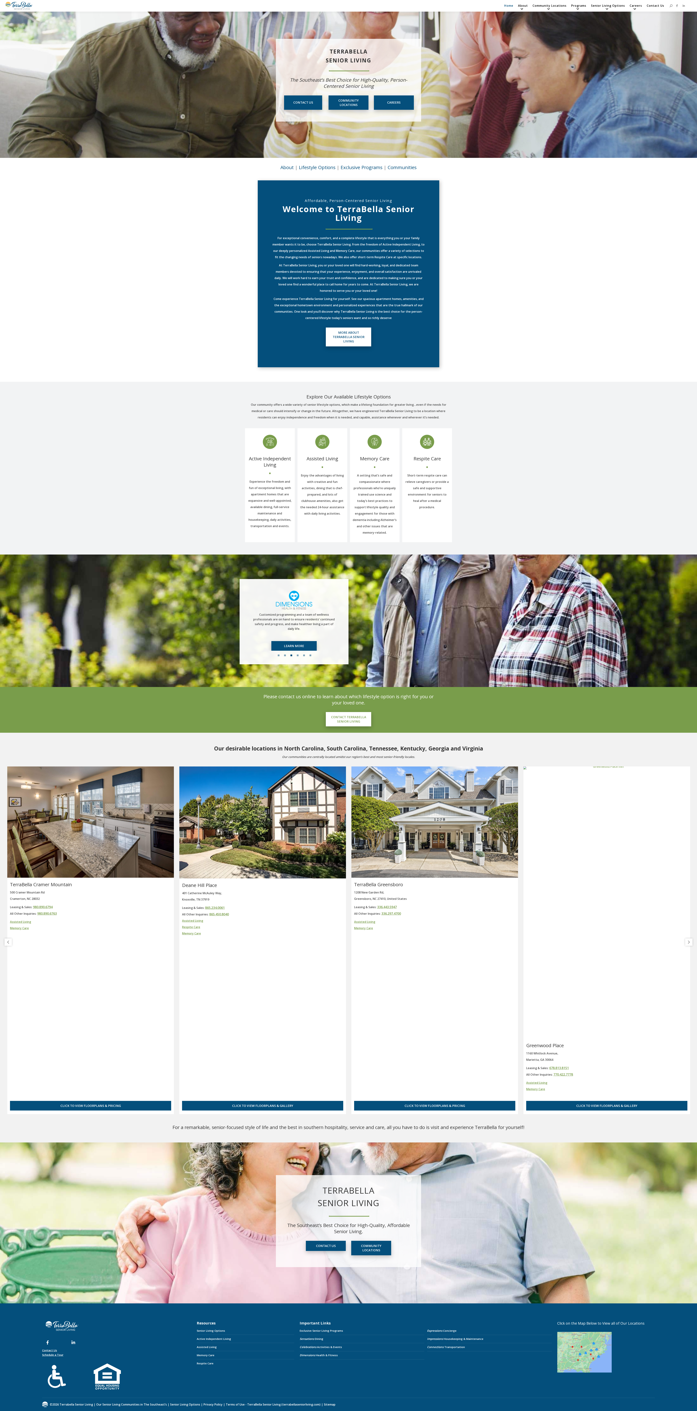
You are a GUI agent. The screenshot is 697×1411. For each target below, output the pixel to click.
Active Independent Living (270, 461)
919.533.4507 (559, 907)
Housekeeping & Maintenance (455, 1339)
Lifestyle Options (317, 167)
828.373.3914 (387, 907)
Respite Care (427, 458)
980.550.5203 (219, 1074)
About (287, 167)
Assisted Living (322, 458)
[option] (305, 617)
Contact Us (49, 1350)
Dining (311, 1339)
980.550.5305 (215, 1068)
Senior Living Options (211, 1330)
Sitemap (329, 1404)
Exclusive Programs (361, 167)
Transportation (446, 1347)
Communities (402, 167)
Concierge (441, 1330)
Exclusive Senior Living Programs (321, 1330)
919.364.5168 (563, 913)
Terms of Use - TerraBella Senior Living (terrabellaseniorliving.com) (273, 1404)
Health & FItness (319, 1355)
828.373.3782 (391, 913)
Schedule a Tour (52, 1355)
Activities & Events (321, 1347)
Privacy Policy (213, 1404)
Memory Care (374, 458)
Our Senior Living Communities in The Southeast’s (131, 1404)
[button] (8, 942)
